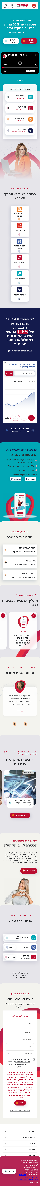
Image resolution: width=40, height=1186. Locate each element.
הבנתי (11, 1171)
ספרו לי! (9, 373)
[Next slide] (15, 724)
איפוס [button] (7, 418)
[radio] (31, 418)
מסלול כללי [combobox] (31, 382)
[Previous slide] (24, 724)
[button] (22, 80)
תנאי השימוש (13, 1059)
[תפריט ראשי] (34, 6)
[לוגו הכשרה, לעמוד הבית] (22, 6)
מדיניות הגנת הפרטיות (22, 1062)
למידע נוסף (12, 41)
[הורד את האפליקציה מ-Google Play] (15, 481)
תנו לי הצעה (31, 41)
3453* (11, 7)
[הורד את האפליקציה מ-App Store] (30, 481)
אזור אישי (6, 7)
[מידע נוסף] (15, 344)
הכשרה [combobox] (19, 382)
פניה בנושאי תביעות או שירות (20, 1111)
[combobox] (19, 1054)
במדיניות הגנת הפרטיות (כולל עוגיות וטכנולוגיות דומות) (28, 1177)
